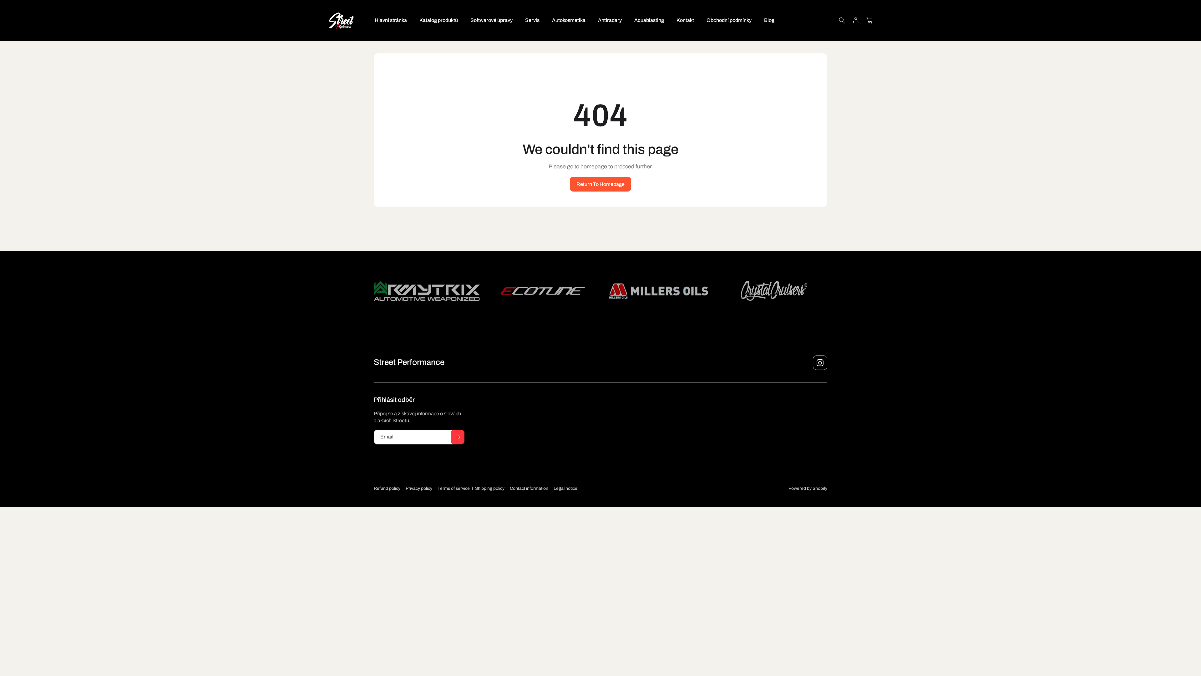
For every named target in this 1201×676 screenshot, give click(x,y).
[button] (842, 20)
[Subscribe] (457, 437)
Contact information (529, 488)
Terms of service (454, 488)
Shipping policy (489, 488)
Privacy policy (419, 488)
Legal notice (565, 488)
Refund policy (387, 488)
